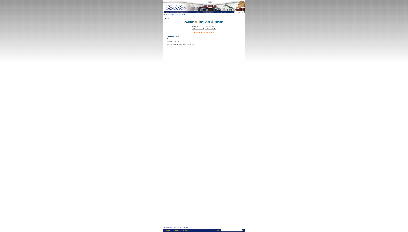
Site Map (168, 230)
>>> (242, 32)
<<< (165, 32)
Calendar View (209, 26)
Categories (195, 26)
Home (172, 14)
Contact (176, 230)
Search (217, 230)
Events (183, 14)
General (178, 14)
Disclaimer (185, 230)
